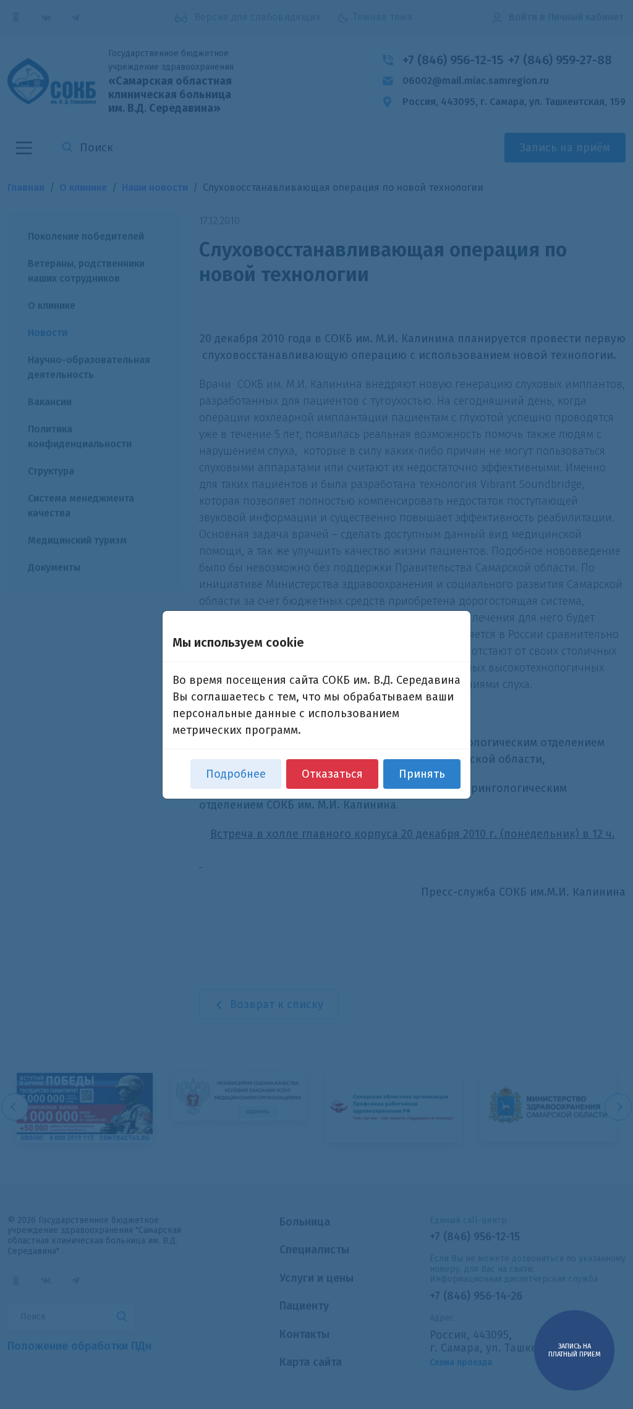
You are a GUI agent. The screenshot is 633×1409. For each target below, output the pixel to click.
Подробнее (236, 774)
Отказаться (332, 774)
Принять (422, 774)
